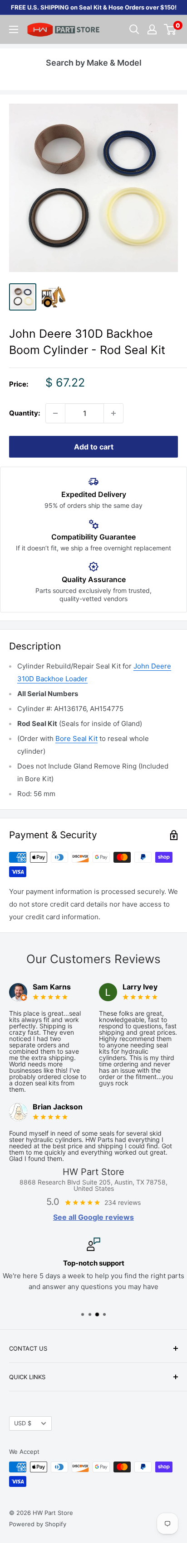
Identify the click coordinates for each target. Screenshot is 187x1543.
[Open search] (134, 29)
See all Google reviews (93, 1217)
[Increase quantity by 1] (113, 413)
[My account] (152, 29)
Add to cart (93, 446)
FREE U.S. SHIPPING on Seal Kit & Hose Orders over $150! (94, 7)
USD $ (22, 1423)
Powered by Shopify (37, 1524)
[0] (170, 29)
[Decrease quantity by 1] (55, 413)
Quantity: (24, 413)
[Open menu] (13, 29)
